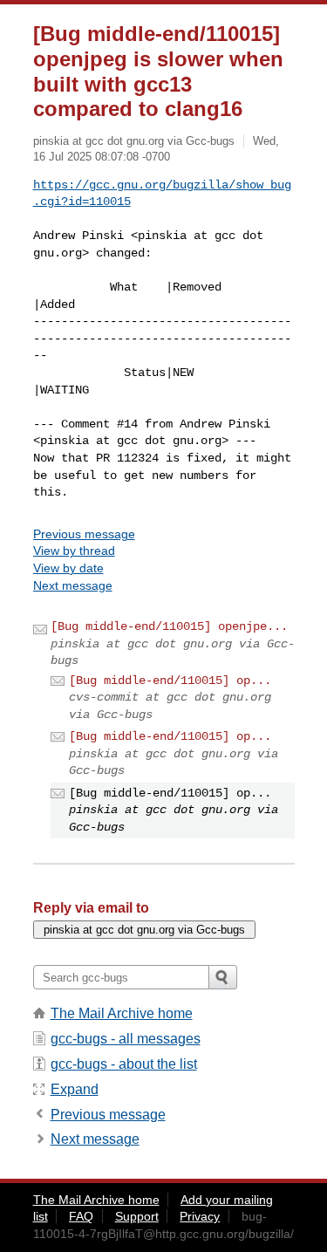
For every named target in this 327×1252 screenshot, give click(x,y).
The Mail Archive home (122, 1013)
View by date (68, 568)
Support (137, 1216)
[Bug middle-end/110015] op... (170, 681)
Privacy (200, 1216)
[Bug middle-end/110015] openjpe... (169, 626)
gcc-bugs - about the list (124, 1064)
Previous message (84, 534)
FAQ (81, 1216)
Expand (75, 1089)
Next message (72, 585)
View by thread (74, 551)
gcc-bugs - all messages (126, 1038)
